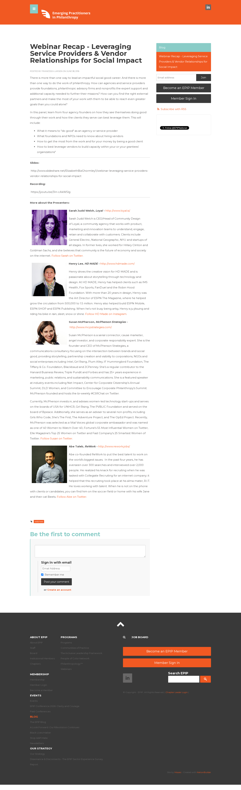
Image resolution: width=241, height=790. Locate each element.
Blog (162, 47)
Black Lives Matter (40, 732)
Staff (32, 647)
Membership (39, 674)
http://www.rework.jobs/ (114, 446)
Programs (69, 637)
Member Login (38, 685)
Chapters (35, 663)
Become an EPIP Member (183, 88)
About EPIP (38, 637)
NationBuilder (204, 772)
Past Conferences (40, 711)
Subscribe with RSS (173, 109)
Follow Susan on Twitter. (56, 438)
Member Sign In (183, 98)
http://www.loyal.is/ (117, 210)
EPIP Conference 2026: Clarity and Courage (54, 706)
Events (35, 695)
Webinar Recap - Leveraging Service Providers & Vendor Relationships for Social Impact (183, 62)
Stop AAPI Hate (39, 737)
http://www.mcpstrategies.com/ (91, 327)
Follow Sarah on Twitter (67, 255)
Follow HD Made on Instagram (105, 314)
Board (33, 653)
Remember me (54, 574)
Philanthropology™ (72, 663)
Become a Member (41, 690)
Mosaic (177, 772)
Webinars (66, 669)
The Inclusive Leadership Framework (81, 653)
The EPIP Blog (38, 722)
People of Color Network (75, 658)
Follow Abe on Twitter (71, 496)
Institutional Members (42, 658)
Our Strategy (41, 748)
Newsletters (37, 743)
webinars (39, 521)
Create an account (59, 589)
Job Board (140, 637)
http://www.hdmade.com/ (117, 263)
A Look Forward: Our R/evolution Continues (54, 727)
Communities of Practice (75, 647)
